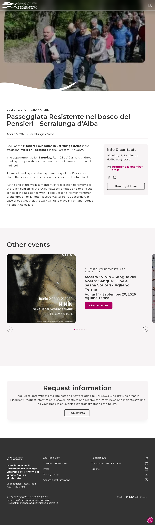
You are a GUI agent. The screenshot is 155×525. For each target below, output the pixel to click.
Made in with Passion (132, 497)
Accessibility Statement (56, 479)
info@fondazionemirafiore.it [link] (127, 168)
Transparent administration (106, 463)
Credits (95, 468)
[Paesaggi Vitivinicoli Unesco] (19, 5)
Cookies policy (51, 457)
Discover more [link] (98, 305)
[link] (109, 177)
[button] (149, 5)
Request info (98, 457)
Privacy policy (51, 474)
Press (46, 468)
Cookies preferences (55, 463)
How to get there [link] (126, 186)
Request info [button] (77, 413)
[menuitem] (149, 5)
